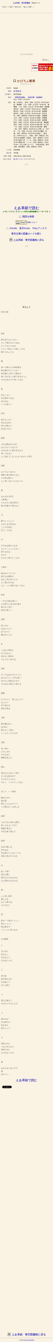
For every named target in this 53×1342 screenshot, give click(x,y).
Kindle (13, 228)
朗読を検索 (28, 216)
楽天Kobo (24, 228)
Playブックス (40, 228)
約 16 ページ (18, 159)
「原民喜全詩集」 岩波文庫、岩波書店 (28, 97)
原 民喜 (16, 91)
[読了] (14, 80)
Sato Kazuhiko (29, 1340)
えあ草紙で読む (26, 208)
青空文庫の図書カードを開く (26, 233)
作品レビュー (32, 222)
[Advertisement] (26, 32)
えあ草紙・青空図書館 (21, 3)
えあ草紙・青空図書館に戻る (29, 240)
